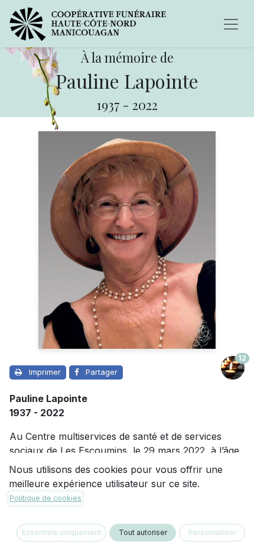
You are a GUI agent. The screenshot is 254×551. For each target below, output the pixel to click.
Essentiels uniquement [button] (61, 532)
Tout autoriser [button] (143, 532)
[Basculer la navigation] (231, 23)
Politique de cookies (45, 498)
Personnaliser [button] (212, 532)
